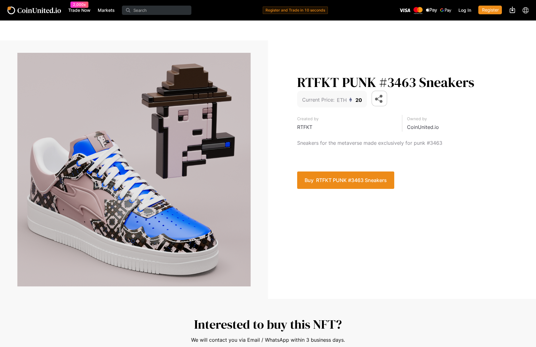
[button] (379, 98)
